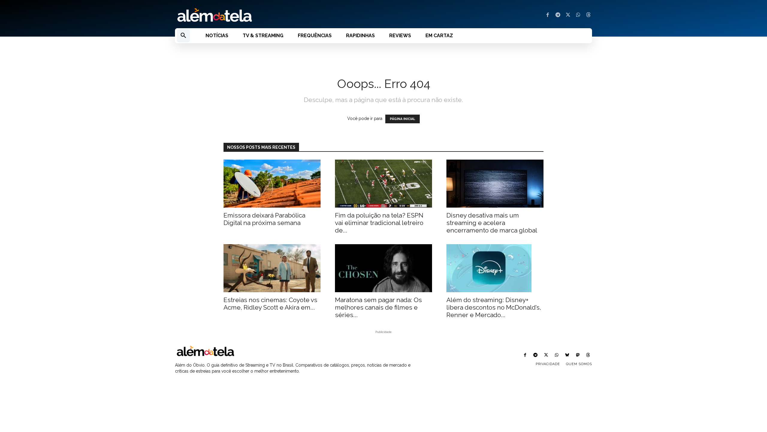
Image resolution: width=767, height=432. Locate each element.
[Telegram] (557, 15)
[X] (568, 15)
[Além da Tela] (275, 15)
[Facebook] (547, 15)
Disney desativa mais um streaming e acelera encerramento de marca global (491, 223)
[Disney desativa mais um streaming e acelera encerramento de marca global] (494, 184)
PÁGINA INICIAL (402, 119)
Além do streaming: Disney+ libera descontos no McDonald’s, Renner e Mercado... (493, 307)
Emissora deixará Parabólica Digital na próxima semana (264, 219)
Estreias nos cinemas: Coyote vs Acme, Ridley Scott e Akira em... (270, 303)
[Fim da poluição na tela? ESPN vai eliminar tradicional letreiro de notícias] (383, 184)
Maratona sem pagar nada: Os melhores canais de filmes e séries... (378, 307)
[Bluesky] (567, 355)
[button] (183, 35)
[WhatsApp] (578, 15)
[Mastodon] (578, 355)
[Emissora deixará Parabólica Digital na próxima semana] (272, 184)
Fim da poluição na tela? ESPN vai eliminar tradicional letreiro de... (379, 223)
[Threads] (588, 15)
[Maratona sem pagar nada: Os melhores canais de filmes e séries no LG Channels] (383, 268)
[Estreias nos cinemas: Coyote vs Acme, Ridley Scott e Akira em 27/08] (272, 268)
